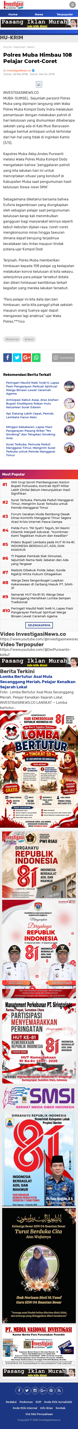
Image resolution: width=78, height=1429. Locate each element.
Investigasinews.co (50, 1419)
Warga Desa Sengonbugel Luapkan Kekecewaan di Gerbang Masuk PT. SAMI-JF (42, 584)
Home (13, 14)
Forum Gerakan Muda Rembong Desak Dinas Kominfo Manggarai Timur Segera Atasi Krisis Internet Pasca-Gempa (41, 518)
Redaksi (11, 1402)
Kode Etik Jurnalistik (58, 1402)
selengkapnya (39, 625)
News (39, 14)
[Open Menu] (72, 5)
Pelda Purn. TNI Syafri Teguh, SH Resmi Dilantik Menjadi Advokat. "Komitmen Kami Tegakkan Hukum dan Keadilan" (40, 531)
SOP (38, 1402)
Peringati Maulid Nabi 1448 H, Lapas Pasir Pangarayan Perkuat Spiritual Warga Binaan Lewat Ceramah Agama (42, 612)
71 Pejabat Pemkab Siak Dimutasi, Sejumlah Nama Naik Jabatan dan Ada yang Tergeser (39, 559)
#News (29, 339)
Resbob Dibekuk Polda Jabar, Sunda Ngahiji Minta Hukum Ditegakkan (38, 572)
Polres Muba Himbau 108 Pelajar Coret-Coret (37, 58)
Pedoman (26, 1402)
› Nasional (18, 47)
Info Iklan (46, 1408)
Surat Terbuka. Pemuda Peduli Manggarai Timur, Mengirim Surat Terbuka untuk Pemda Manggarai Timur (42, 503)
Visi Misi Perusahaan (39, 1414)
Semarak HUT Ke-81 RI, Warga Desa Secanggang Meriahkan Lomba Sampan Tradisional (41, 598)
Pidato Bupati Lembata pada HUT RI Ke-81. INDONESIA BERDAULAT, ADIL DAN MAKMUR (43, 546)
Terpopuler (65, 14)
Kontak (60, 1408)
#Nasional (12, 339)
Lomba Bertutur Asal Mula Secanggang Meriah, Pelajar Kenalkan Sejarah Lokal (37, 681)
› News (30, 47)
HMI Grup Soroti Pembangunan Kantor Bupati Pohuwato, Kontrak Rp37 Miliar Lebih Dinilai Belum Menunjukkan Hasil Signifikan (40, 488)
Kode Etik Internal (25, 1408)
